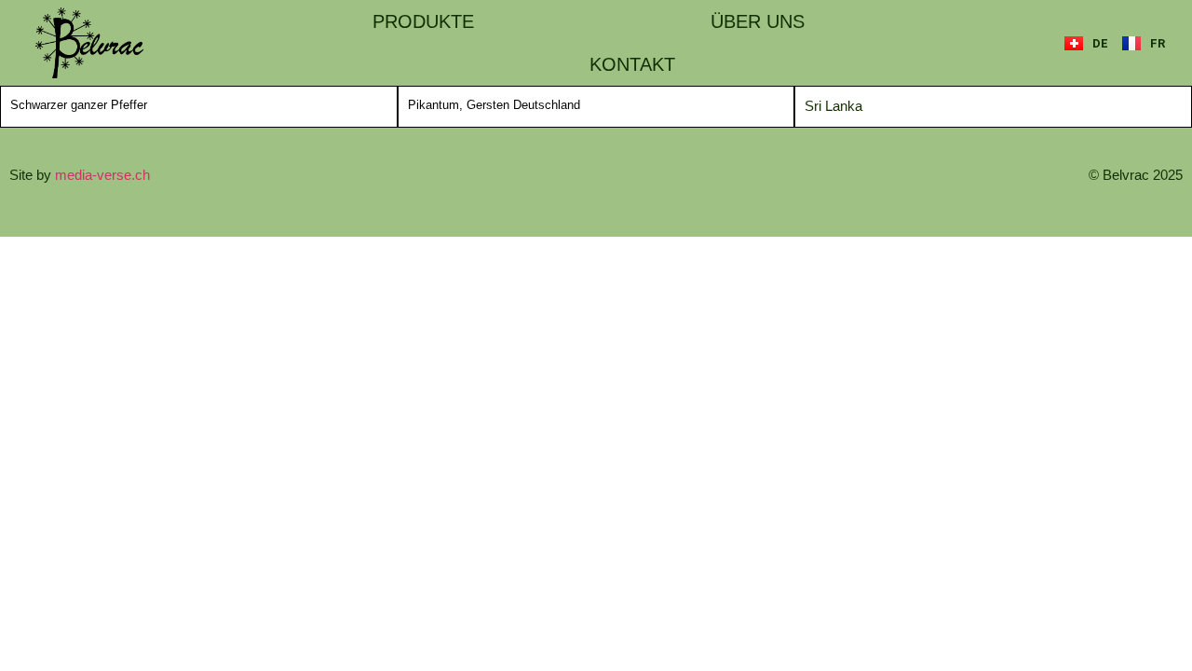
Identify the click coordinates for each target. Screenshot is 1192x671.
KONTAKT (632, 64)
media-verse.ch (102, 175)
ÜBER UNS (758, 21)
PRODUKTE (423, 21)
